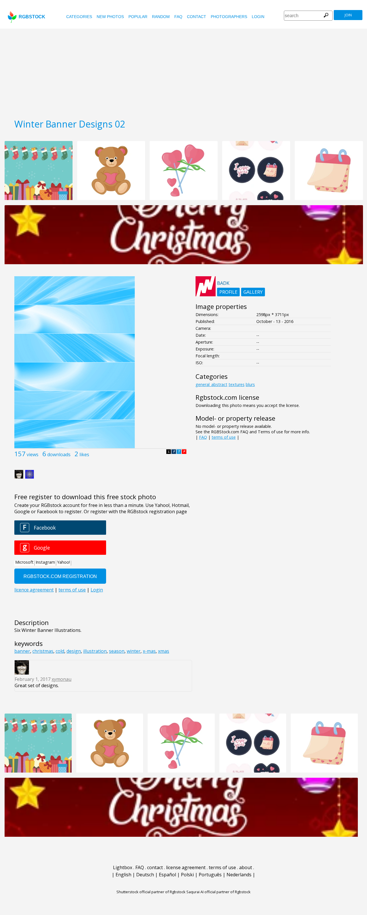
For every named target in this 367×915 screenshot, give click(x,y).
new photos (110, 16)
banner (22, 651)
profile (228, 292)
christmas (42, 651)
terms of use (224, 437)
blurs (250, 384)
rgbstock (32, 16)
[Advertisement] (183, 72)
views (32, 454)
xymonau (61, 679)
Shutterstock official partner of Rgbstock (151, 891)
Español (167, 874)
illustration (95, 651)
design (74, 651)
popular (137, 16)
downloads (59, 454)
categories (79, 16)
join (348, 15)
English (123, 874)
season (116, 651)
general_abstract (211, 384)
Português (210, 874)
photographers (229, 16)
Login (258, 16)
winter (133, 651)
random (161, 16)
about (245, 867)
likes (84, 454)
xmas (163, 651)
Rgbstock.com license (227, 397)
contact (196, 16)
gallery (253, 292)
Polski (187, 874)
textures (237, 384)
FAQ (178, 16)
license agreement (186, 867)
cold (60, 651)
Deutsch (145, 874)
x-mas (149, 651)
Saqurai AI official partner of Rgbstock (218, 891)
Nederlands (239, 874)
